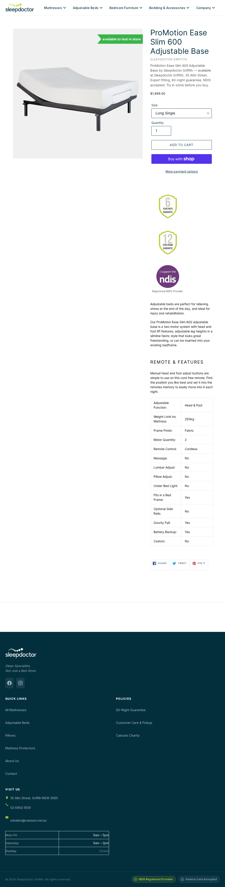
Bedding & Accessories (167, 8)
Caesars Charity (128, 735)
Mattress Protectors (20, 748)
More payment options (181, 171)
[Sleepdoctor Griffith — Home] (19, 7)
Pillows (10, 735)
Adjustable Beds (85, 8)
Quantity (157, 122)
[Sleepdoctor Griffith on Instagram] (20, 683)
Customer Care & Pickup (134, 723)
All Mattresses (15, 710)
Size (154, 105)
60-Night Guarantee (131, 710)
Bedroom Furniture (123, 8)
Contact (11, 773)
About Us (12, 761)
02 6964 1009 (20, 807)
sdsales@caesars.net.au (28, 820)
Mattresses (53, 8)
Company (203, 8)
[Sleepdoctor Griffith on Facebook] (9, 683)
